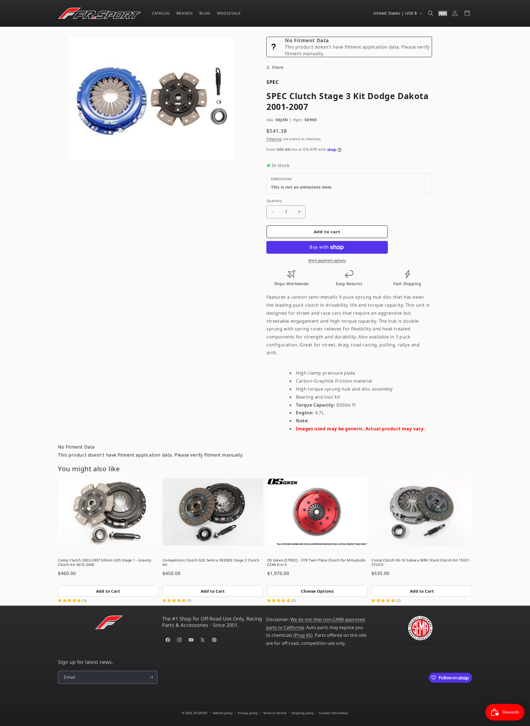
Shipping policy (303, 713)
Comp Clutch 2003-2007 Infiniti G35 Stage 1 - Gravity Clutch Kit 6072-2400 (104, 562)
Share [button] (277, 67)
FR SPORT (201, 713)
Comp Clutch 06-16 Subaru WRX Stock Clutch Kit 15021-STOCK (421, 562)
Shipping (273, 139)
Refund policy (223, 713)
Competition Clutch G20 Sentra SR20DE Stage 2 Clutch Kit (211, 562)
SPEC (272, 82)
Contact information (333, 713)
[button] (431, 13)
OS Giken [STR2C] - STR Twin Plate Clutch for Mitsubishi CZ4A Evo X (316, 562)
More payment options (327, 260)
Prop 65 (303, 635)
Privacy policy (248, 713)
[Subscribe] (151, 677)
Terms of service (274, 713)
